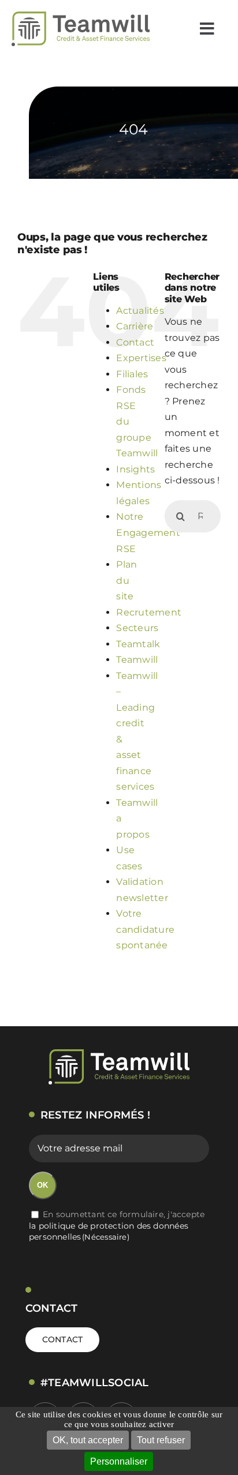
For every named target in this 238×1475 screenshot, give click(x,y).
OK (42, 1185)
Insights (135, 469)
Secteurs (137, 627)
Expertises (141, 357)
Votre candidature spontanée (145, 929)
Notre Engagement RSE (148, 532)
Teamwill (137, 659)
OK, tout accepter (88, 1440)
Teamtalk (138, 644)
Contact (135, 342)
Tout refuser (161, 1440)
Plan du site (126, 580)
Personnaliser (118, 1461)
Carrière (134, 326)
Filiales (132, 374)
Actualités (139, 310)
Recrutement (148, 612)
